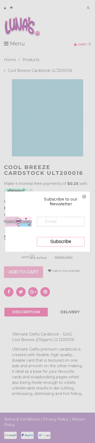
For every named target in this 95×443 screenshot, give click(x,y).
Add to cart (23, 271)
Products (30, 59)
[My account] (5, 8)
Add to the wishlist (65, 271)
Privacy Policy (56, 419)
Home (10, 59)
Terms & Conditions (22, 419)
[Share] (8, 292)
